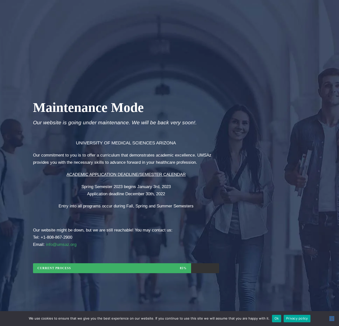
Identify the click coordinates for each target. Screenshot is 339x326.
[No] (331, 318)
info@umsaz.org (61, 244)
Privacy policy (297, 318)
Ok (276, 318)
